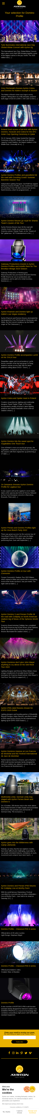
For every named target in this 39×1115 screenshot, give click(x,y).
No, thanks (6, 1112)
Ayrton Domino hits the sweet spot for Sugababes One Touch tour (17, 442)
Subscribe (19, 1042)
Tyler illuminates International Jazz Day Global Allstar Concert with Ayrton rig (18, 46)
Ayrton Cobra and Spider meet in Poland (18, 398)
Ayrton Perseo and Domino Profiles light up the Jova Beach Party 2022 (18, 529)
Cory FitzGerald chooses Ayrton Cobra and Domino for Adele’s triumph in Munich (19, 89)
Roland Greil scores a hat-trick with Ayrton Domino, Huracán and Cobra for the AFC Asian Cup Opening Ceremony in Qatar (19, 131)
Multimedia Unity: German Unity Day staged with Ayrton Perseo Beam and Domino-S (17, 799)
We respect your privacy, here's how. (12, 1104)
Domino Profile (7, 1003)
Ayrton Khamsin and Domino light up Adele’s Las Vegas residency (17, 313)
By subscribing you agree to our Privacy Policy (19, 1033)
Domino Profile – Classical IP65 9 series (18, 929)
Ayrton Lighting (19, 1071)
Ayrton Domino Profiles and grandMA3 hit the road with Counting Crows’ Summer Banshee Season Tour (19, 177)
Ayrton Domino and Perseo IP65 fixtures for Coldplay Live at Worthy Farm (18, 887)
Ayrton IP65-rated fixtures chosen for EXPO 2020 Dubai (17, 709)
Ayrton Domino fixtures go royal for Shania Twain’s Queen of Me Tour (19, 222)
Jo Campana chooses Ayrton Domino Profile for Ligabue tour (17, 485)
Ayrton (19, 4)
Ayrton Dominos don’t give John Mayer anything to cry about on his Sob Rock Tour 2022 (18, 664)
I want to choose (19, 1112)
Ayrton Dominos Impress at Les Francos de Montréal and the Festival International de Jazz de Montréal (19, 753)
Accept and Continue (32, 1112)
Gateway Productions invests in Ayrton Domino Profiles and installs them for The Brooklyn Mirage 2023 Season (19, 266)
